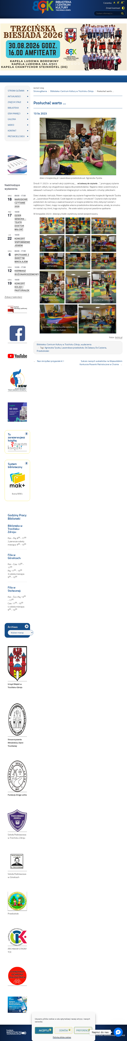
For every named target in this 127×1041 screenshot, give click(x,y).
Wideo (11, 124)
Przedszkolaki (43, 350)
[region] (63, 47)
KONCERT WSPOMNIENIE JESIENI (22, 242)
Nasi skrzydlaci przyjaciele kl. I (50, 361)
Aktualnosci (14, 96)
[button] (48, 63)
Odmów (63, 1030)
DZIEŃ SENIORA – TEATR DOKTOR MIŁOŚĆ (20, 222)
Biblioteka (13, 107)
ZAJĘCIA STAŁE (14, 102)
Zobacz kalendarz (13, 296)
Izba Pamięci (14, 113)
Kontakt (12, 130)
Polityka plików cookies (62, 1037)
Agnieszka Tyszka (53, 347)
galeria (12, 119)
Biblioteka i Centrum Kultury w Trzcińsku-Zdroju (72, 91)
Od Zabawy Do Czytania (95, 347)
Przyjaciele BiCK (16, 136)
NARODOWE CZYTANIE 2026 (21, 203)
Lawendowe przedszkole (72, 347)
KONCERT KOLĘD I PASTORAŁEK (22, 287)
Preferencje (83, 1030)
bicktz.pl (118, 337)
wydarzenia (86, 344)
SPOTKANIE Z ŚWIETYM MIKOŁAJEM (22, 258)
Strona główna (16, 90)
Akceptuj (44, 1030)
